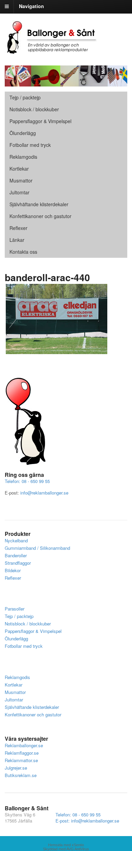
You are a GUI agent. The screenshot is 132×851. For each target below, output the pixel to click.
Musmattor (20, 180)
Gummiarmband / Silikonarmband (37, 548)
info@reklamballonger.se (44, 492)
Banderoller (16, 555)
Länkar (16, 239)
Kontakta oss (23, 251)
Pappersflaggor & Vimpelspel (33, 631)
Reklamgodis (23, 156)
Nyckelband (16, 540)
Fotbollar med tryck (30, 144)
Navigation (31, 6)
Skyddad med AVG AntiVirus (66, 849)
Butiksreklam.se (21, 775)
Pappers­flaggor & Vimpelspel (40, 121)
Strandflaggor (18, 563)
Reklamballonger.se (24, 745)
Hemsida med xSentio (66, 845)
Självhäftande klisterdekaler (38, 204)
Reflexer (18, 228)
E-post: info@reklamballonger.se (87, 820)
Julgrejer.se (16, 768)
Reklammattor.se (21, 760)
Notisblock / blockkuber (34, 109)
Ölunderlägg (22, 133)
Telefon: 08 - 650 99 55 (27, 481)
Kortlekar (19, 168)
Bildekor (13, 570)
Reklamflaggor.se (22, 753)
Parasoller (14, 608)
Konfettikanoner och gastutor (40, 216)
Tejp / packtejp (25, 97)
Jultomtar (19, 192)
